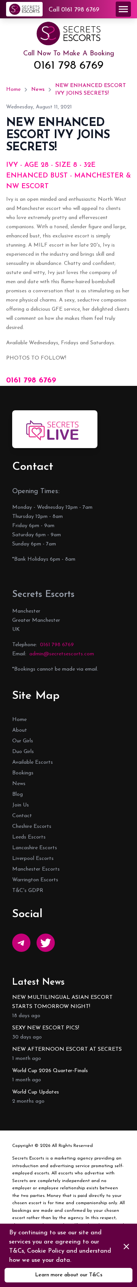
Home (13, 89)
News (38, 89)
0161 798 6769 (69, 66)
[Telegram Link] (21, 943)
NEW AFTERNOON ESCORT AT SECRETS (67, 1049)
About (19, 730)
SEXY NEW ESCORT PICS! (45, 1028)
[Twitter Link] (46, 943)
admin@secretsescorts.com (61, 654)
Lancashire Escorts (34, 848)
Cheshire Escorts (31, 826)
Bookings (22, 773)
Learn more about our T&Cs (68, 1275)
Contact (22, 816)
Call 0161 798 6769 (74, 10)
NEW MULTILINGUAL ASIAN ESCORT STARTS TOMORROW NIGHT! (62, 1002)
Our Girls (22, 741)
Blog (17, 794)
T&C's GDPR (27, 890)
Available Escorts (32, 762)
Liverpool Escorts (33, 858)
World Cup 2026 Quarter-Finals (50, 1071)
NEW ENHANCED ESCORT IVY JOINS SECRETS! (90, 89)
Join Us (20, 805)
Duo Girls (23, 752)
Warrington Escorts (35, 880)
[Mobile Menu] (123, 9)
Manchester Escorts (36, 869)
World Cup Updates (35, 1092)
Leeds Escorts (29, 837)
